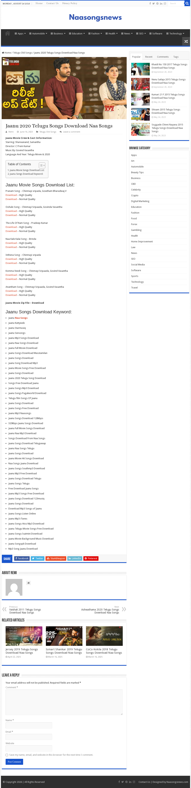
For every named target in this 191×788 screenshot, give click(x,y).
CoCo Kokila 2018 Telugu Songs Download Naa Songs (104, 651)
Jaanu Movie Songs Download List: (27, 170)
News (127, 33)
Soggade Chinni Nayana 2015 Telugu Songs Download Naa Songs (167, 128)
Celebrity (136, 189)
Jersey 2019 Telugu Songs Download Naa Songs (22, 651)
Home (39, 3)
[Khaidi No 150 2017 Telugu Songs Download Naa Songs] (140, 69)
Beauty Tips (137, 172)
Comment (12, 687)
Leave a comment (71, 132)
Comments (163, 56)
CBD (133, 184)
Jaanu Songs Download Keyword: (26, 174)
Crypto (134, 195)
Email (9, 731)
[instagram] (164, 3)
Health (112, 33)
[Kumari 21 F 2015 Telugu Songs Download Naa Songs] (140, 99)
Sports (134, 276)
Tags (176, 56)
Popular (136, 56)
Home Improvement (142, 241)
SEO (141, 33)
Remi (11, 132)
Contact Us (52, 3)
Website (10, 743)
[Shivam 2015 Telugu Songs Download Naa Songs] (140, 114)
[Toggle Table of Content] (40, 165)
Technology (175, 33)
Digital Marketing (140, 201)
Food (134, 218)
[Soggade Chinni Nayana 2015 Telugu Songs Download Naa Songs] (140, 129)
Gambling (136, 230)
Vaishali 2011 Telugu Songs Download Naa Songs (25, 610)
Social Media (138, 264)
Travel (134, 287)
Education (77, 33)
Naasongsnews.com (177, 782)
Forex (134, 224)
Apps (20, 33)
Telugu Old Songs (22, 52)
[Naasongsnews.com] (95, 17)
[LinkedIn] (161, 3)
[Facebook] (150, 3)
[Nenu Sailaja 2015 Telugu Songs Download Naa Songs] (140, 84)
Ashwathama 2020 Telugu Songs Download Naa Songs (100, 610)
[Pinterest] (157, 3)
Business (58, 33)
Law (133, 247)
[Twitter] (153, 3)
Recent (148, 56)
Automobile (38, 33)
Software (157, 33)
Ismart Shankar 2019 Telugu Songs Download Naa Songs (64, 651)
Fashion (95, 33)
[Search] (187, 3)
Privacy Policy (69, 3)
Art (132, 160)
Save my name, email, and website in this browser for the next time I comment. (51, 754)
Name (10, 720)
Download (11, 195)
